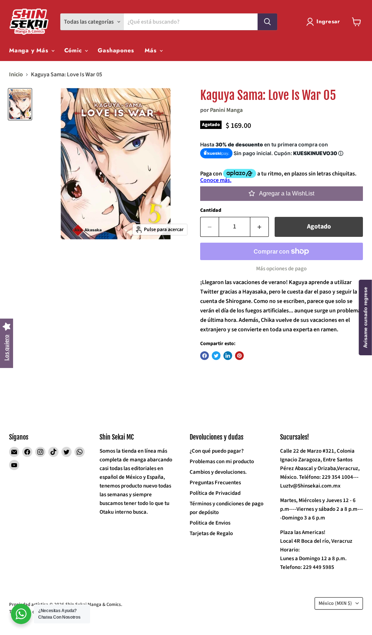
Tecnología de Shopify (31, 611)
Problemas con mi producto (222, 461)
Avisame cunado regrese (365, 317)
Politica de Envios (210, 523)
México (335, 603)
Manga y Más (29, 50)
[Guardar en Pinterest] (239, 355)
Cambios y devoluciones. (218, 472)
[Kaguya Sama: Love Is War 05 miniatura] (20, 104)
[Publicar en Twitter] (216, 355)
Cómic (74, 50)
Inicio (16, 74)
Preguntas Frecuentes (215, 482)
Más (151, 50)
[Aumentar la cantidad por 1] (259, 227)
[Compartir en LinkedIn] (227, 355)
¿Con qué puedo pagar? (217, 451)
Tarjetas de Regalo (211, 533)
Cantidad (210, 210)
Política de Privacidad (215, 493)
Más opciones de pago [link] (281, 269)
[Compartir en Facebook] (204, 355)
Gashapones (116, 50)
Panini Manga (226, 110)
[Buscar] (267, 21)
